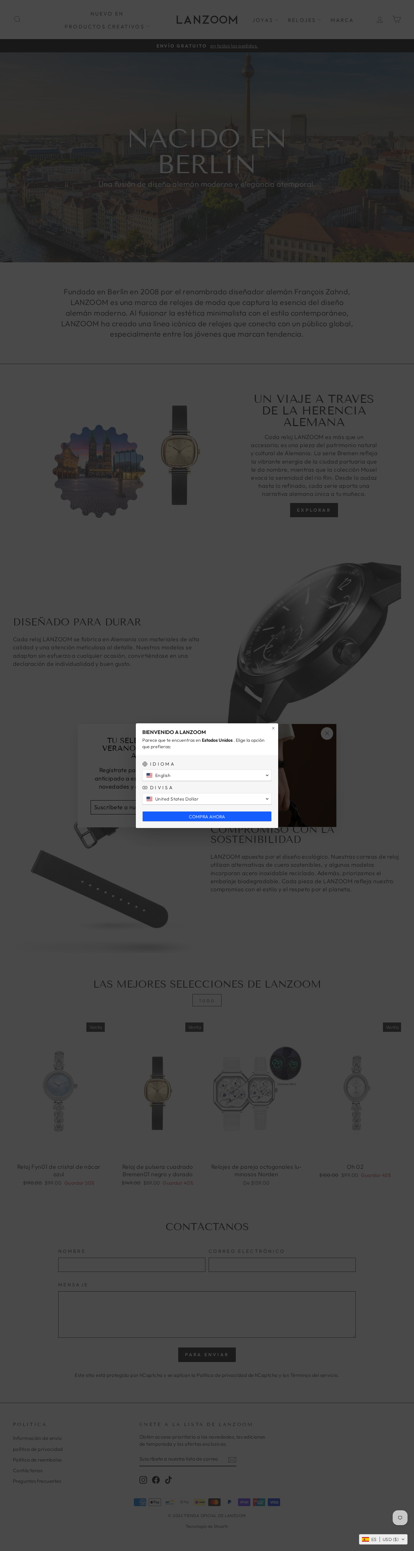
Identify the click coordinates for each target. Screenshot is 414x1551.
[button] (383, 1539)
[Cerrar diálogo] (273, 728)
